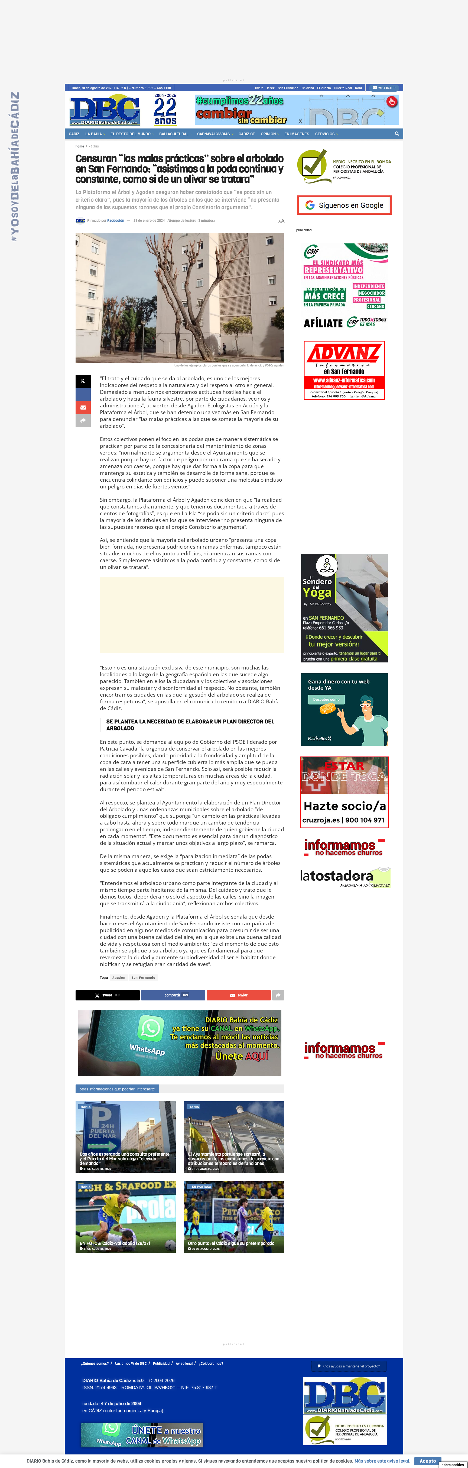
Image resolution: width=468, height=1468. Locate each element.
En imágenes (296, 133)
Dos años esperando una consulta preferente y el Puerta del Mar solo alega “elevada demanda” (125, 1159)
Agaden (118, 978)
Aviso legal (184, 1363)
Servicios (325, 133)
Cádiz (259, 88)
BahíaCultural (173, 133)
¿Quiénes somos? (95, 1363)
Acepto (428, 1461)
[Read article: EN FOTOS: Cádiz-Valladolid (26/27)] (126, 1217)
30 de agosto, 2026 (205, 1249)
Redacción (115, 220)
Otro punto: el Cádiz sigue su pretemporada (231, 1243)
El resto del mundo (130, 133)
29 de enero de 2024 (149, 220)
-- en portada (199, 1187)
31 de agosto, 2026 (97, 1169)
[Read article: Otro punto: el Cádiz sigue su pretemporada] (234, 1217)
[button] (348, 1366)
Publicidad (161, 1363)
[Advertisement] (234, 38)
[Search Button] (397, 133)
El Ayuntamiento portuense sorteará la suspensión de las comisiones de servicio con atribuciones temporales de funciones (234, 1159)
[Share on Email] (83, 407)
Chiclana (308, 88)
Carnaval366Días (213, 133)
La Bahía (93, 133)
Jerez (270, 88)
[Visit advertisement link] (297, 110)
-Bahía (94, 146)
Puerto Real (343, 88)
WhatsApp (387, 88)
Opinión (268, 133)
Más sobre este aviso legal (382, 1461)
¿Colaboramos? (211, 1363)
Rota (358, 88)
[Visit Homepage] (125, 110)
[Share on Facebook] (83, 394)
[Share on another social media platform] (83, 420)
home (80, 146)
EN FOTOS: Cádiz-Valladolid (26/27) (115, 1243)
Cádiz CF (247, 133)
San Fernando (288, 88)
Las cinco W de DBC (131, 1363)
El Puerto (324, 88)
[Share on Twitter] (83, 381)
